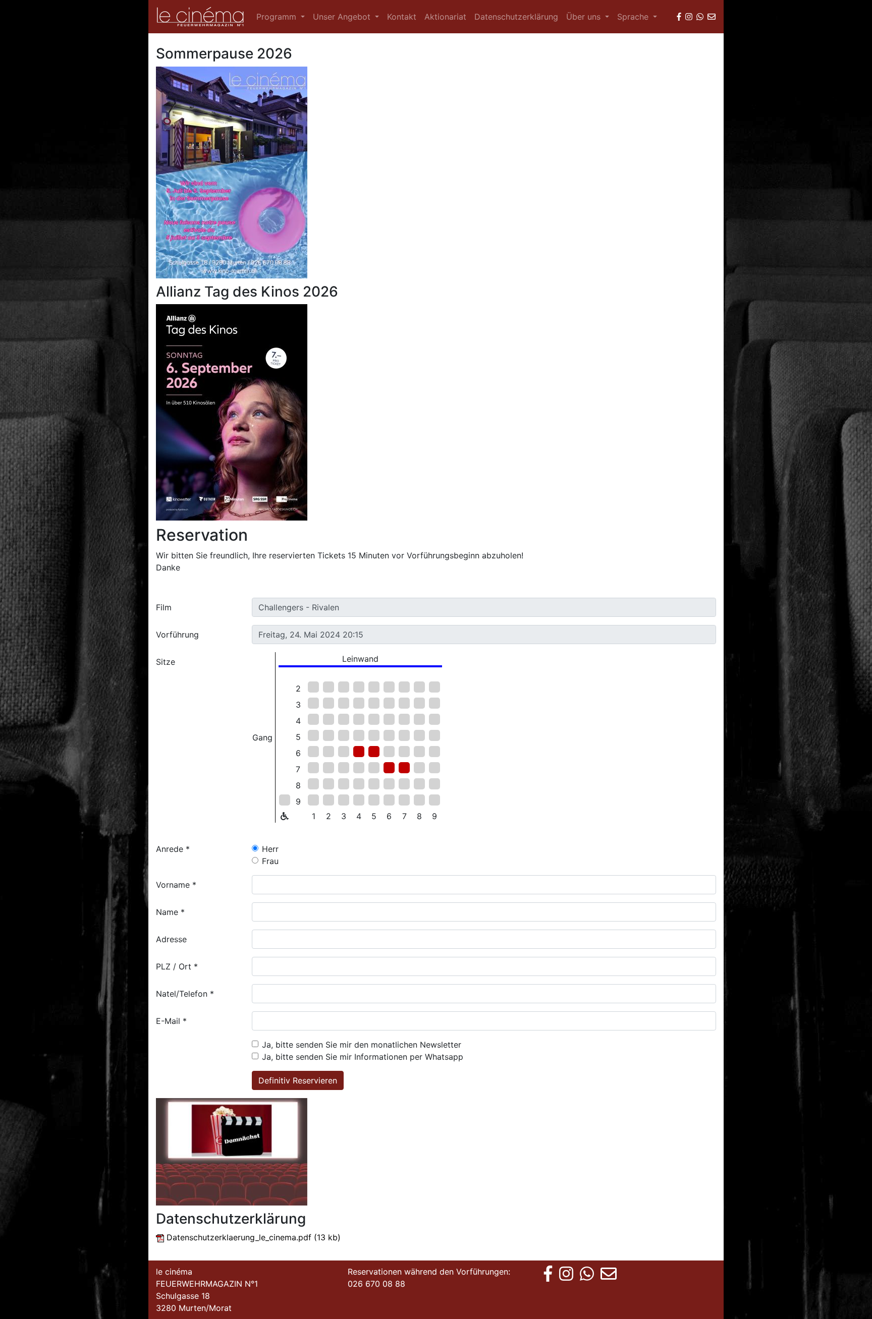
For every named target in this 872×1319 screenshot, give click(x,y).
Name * (170, 912)
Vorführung (177, 634)
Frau (270, 861)
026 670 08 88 (376, 1284)
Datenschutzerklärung (516, 17)
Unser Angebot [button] (343, 17)
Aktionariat (445, 17)
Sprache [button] (634, 17)
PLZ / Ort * (177, 966)
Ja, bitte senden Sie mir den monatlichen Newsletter (361, 1045)
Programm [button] (277, 17)
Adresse (171, 939)
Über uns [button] (584, 17)
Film (164, 607)
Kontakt (401, 17)
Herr (270, 849)
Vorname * (176, 885)
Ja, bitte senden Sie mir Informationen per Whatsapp (362, 1057)
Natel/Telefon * (185, 994)
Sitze (165, 662)
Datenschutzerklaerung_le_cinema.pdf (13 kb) (254, 1237)
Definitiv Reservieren (297, 1080)
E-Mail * (171, 1021)
